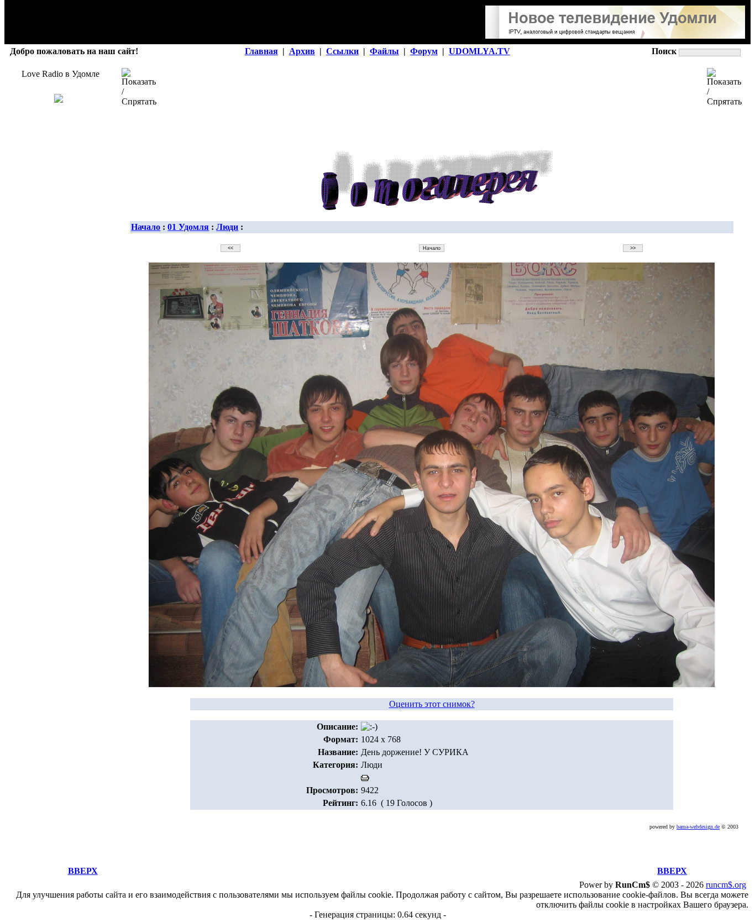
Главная (261, 51)
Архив (302, 51)
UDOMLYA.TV (479, 51)
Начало (145, 227)
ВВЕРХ (83, 871)
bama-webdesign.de (698, 827)
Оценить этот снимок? (432, 704)
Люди (227, 227)
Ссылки (342, 51)
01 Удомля (188, 227)
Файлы (384, 51)
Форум (424, 51)
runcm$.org (726, 884)
